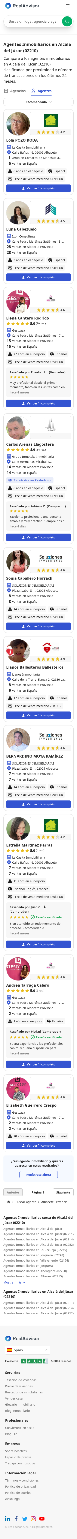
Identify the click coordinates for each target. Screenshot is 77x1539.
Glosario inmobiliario (20, 1404)
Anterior (13, 1192)
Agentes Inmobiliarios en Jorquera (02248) (33, 1255)
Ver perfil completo (41, 188)
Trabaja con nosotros (20, 1463)
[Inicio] (8, 1202)
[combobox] (38, 21)
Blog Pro (11, 1434)
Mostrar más (12, 1282)
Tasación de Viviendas (21, 1380)
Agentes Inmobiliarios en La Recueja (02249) (35, 1250)
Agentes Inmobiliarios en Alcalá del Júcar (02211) (38, 1234)
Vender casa (14, 1398)
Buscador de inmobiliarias (24, 1392)
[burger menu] (67, 6)
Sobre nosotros (16, 1451)
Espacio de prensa (18, 1457)
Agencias (18, 91)
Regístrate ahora (38, 1175)
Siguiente (63, 1192)
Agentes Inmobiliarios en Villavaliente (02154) (36, 1260)
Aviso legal (13, 1499)
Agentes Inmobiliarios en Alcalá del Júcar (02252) (38, 1245)
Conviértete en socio (19, 1428)
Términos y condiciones (22, 1480)
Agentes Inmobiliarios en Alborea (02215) (33, 1276)
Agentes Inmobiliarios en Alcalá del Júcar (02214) (38, 1239)
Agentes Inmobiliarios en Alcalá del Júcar (32, 1229)
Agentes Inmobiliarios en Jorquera (28, 1266)
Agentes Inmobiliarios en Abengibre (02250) (35, 1271)
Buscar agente (25, 1202)
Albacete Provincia (54, 1202)
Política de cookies (18, 1493)
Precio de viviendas (19, 1386)
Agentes (45, 91)
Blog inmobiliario (17, 1411)
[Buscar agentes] (67, 21)
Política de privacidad (20, 1486)
